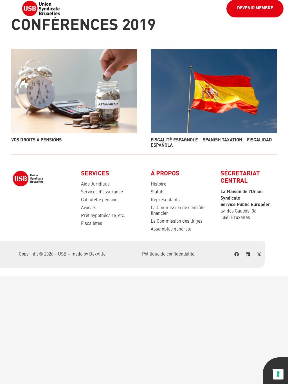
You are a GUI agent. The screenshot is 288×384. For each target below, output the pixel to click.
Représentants (165, 200)
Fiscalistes (91, 224)
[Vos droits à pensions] (74, 91)
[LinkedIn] (247, 254)
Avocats (88, 208)
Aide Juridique (95, 184)
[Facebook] (236, 254)
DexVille (97, 254)
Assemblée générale (171, 229)
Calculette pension (99, 200)
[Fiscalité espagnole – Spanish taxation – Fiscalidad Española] (214, 91)
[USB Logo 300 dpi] (41, 8)
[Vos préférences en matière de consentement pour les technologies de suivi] (278, 374)
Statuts (158, 192)
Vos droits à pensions (36, 140)
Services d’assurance (102, 192)
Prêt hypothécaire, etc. (103, 216)
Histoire (158, 184)
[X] (259, 254)
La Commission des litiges (176, 221)
